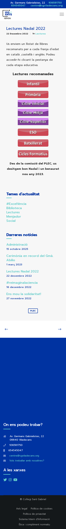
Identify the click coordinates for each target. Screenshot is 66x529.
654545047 (18, 5)
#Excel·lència (16, 204)
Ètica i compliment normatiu (34, 524)
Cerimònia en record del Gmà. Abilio (29, 258)
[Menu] (60, 14)
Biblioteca (14, 208)
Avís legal (21, 508)
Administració (17, 244)
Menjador (13, 216)
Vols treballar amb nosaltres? (26, 460)
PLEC (33, 310)
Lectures (40, 33)
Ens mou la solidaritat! (23, 293)
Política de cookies (41, 508)
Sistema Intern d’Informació (34, 519)
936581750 (54, 2)
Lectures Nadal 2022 (22, 271)
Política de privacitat (34, 514)
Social (10, 221)
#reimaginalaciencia (22, 282)
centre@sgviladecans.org (47, 5)
